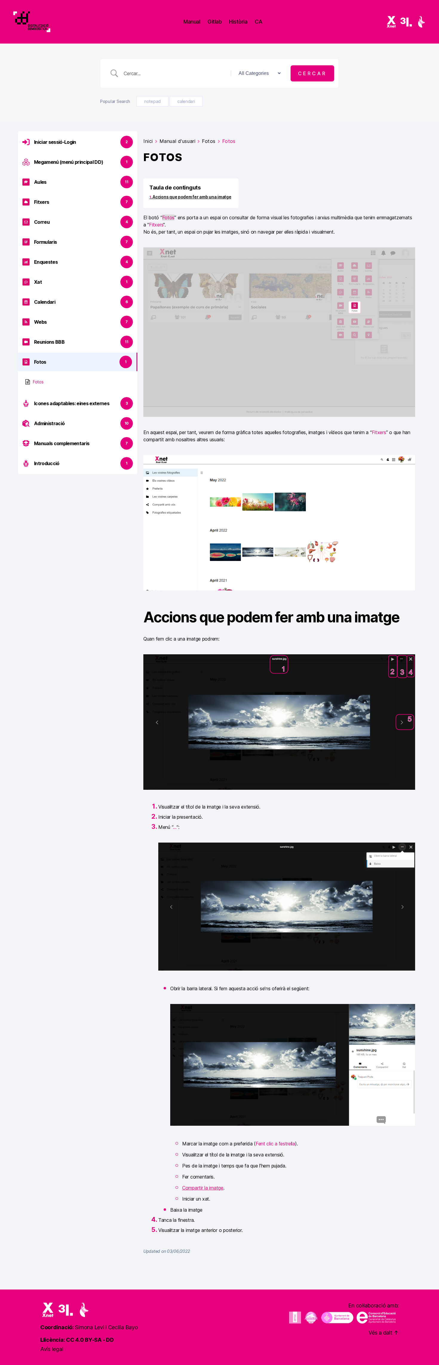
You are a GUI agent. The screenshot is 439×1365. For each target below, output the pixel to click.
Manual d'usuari (177, 141)
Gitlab (215, 21)
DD (109, 1340)
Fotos (38, 381)
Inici (148, 141)
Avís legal (51, 1349)
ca (258, 21)
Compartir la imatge (202, 1188)
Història (238, 21)
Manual (191, 21)
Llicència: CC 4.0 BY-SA (71, 1340)
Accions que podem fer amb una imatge (192, 196)
